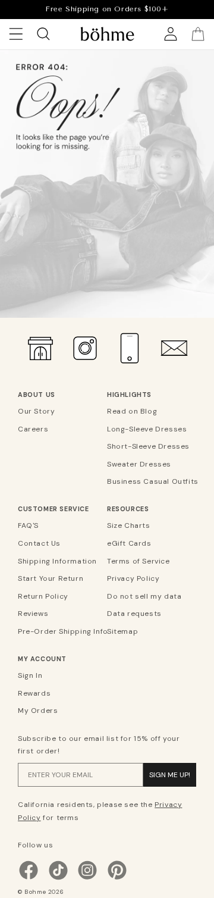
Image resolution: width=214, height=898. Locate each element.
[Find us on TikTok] (58, 878)
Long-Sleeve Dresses (147, 429)
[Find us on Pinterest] (117, 878)
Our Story (36, 411)
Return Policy (43, 596)
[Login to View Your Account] (170, 34)
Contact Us (39, 543)
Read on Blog (132, 411)
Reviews (33, 613)
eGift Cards (129, 543)
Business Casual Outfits (150, 481)
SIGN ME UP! (169, 775)
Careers (33, 429)
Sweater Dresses (139, 464)
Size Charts (128, 525)
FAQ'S (28, 525)
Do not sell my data (144, 596)
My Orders (38, 710)
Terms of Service (138, 561)
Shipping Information (57, 561)
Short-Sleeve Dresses (148, 446)
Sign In (30, 675)
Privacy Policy (133, 578)
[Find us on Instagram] (87, 878)
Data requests (134, 613)
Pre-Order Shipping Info (61, 631)
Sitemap (122, 631)
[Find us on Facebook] (28, 878)
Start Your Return (50, 578)
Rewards (34, 693)
